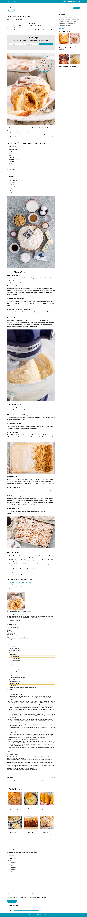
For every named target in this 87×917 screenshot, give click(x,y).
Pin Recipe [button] (18, 620)
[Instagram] (14, 1)
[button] (7, 644)
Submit (46, 44)
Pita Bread (13, 832)
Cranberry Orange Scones (48, 779)
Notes (27, 638)
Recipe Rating (10, 855)
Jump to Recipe (31, 23)
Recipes (61, 8)
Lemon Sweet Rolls (14, 584)
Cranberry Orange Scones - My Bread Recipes (26, 910)
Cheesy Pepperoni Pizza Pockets (63, 47)
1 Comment (22, 19)
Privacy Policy (54, 914)
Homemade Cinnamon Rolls (16, 586)
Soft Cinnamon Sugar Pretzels (74, 46)
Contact (68, 8)
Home (48, 8)
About (54, 8)
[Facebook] (8, 1)
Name (9, 893)
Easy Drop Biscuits (73, 67)
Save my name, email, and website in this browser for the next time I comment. (27, 897)
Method (21, 638)
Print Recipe (11, 620)
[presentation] (15, 798)
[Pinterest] (11, 1)
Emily (9, 19)
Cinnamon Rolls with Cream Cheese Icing (20, 582)
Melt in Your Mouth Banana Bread (30, 834)
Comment (10, 871)
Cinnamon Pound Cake (15, 588)
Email (34, 893)
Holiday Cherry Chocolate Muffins (16, 779)
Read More (61, 28)
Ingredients (13, 638)
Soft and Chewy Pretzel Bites (63, 67)
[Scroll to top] (84, 912)
